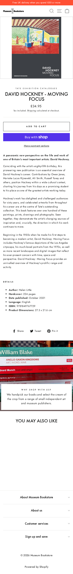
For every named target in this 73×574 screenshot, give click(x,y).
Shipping (31, 110)
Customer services (36, 523)
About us (36, 510)
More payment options (36, 146)
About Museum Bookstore (36, 497)
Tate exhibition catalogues (37, 88)
